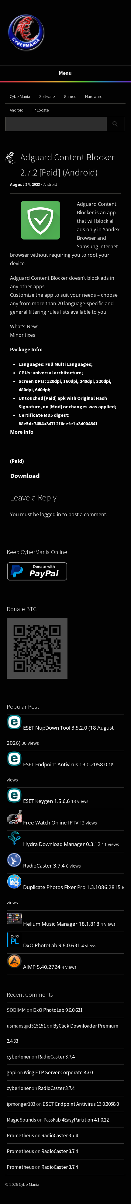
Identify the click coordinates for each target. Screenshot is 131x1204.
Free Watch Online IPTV (50, 822)
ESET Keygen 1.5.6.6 (46, 801)
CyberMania (20, 96)
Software (47, 96)
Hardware (93, 96)
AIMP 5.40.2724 (41, 966)
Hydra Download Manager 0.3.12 (62, 844)
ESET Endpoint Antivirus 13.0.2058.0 (65, 764)
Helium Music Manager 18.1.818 (61, 923)
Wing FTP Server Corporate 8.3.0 (58, 1072)
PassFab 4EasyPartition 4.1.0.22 (76, 1119)
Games (70, 96)
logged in (50, 514)
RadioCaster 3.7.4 (44, 865)
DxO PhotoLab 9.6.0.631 (51, 945)
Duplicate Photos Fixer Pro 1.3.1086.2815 (72, 887)
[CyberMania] (26, 51)
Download (25, 475)
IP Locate (41, 110)
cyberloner (19, 1056)
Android (16, 110)
